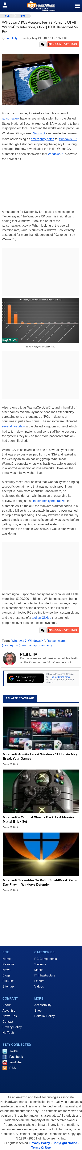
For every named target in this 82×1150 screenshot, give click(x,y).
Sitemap (8, 986)
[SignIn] (7, 5)
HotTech (8, 1032)
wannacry (45, 645)
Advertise (8, 1010)
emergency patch (42, 139)
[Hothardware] (41, 6)
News (23, 16)
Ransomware (56, 640)
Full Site (8, 981)
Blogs (6, 975)
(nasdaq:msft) (11, 645)
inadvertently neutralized (49, 500)
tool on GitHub (41, 617)
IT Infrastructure (44, 975)
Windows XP (68, 139)
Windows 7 (55, 154)
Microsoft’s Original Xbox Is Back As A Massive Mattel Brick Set (38, 819)
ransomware (10, 118)
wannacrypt (29, 645)
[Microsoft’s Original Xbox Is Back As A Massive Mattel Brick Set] (41, 791)
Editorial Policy (44, 1016)
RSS (12, 1067)
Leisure (39, 981)
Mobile (38, 970)
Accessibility (42, 1005)
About (6, 1005)
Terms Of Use (41, 1147)
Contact (7, 1021)
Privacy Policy (12, 1027)
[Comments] (43, 44)
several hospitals (13, 426)
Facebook (16, 1056)
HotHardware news (60, 676)
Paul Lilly (28, 654)
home (7, 16)
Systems (40, 964)
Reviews (8, 964)
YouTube (15, 1062)
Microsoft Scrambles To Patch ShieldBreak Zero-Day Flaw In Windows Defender (40, 882)
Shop (38, 1010)
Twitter (13, 1051)
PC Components (45, 958)
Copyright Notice (64, 1143)
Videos (39, 986)
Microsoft (39, 133)
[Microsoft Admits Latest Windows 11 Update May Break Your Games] (41, 728)
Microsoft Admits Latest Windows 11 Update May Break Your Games (40, 756)
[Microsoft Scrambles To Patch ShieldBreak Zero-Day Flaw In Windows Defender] (41, 854)
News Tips (9, 1016)
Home (6, 958)
